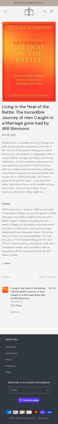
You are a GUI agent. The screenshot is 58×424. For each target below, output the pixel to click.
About (8, 359)
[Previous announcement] (5, 3)
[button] (6, 12)
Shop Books (11, 346)
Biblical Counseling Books (25, 418)
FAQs (8, 372)
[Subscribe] (47, 390)
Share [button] (7, 263)
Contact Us (10, 366)
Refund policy (44, 418)
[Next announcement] (53, 3)
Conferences (11, 353)
